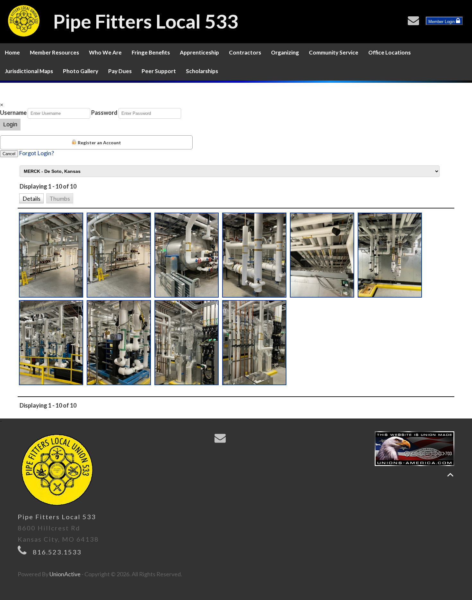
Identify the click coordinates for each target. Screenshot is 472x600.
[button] (31, 198)
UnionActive (65, 574)
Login (10, 124)
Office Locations (389, 52)
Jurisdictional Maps (29, 71)
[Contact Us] (415, 22)
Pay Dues (120, 71)
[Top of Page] (450, 474)
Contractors (245, 52)
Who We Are (105, 52)
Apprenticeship (199, 52)
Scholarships (202, 71)
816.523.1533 (57, 552)
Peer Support (159, 71)
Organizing (285, 52)
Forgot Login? (36, 152)
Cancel (9, 153)
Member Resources (54, 52)
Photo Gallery (80, 71)
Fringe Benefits (151, 52)
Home (12, 52)
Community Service (333, 52)
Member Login (442, 21)
